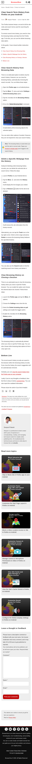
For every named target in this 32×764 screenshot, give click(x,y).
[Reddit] (13, 391)
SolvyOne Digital (19, 753)
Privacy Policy (12, 717)
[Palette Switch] (29, 2)
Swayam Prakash (12, 19)
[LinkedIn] (6, 391)
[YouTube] (10, 729)
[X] (6, 729)
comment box (20, 381)
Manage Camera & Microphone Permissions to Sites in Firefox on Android (13, 561)
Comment (6, 655)
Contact (11, 750)
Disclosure (4, 396)
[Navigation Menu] (2, 2)
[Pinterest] (14, 729)
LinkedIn (15, 443)
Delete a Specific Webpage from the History (14, 54)
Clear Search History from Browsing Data (14, 51)
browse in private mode (11, 148)
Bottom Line (6, 60)
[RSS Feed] (26, 729)
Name (5, 680)
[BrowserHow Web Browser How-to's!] (16, 2)
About (7, 750)
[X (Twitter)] (2, 391)
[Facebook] (9, 391)
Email (5, 688)
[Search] (27, 2)
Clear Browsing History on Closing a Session (15, 57)
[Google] (22, 729)
